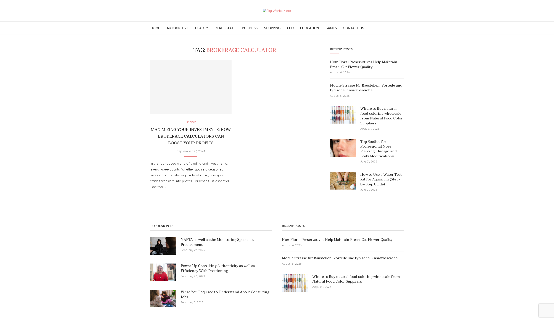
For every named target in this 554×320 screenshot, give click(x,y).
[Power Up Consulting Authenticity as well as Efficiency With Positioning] (163, 272)
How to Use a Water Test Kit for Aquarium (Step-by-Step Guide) (381, 179)
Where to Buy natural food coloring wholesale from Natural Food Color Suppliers (381, 116)
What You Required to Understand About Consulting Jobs (225, 294)
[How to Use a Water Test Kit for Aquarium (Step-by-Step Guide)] (343, 181)
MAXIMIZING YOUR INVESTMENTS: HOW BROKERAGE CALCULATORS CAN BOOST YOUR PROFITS (191, 136)
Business (250, 28)
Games (331, 28)
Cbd (290, 28)
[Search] (401, 28)
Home (155, 28)
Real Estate (224, 28)
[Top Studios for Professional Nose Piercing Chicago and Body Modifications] (343, 148)
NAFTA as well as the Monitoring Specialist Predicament (217, 242)
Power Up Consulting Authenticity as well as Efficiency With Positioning (218, 268)
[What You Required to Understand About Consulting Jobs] (163, 298)
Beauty (201, 28)
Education (309, 28)
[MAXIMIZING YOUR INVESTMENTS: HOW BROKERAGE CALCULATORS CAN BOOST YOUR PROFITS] (191, 87)
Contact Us (353, 28)
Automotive (178, 28)
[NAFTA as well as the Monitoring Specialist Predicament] (163, 246)
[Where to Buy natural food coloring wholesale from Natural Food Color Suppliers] (343, 115)
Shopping (272, 28)
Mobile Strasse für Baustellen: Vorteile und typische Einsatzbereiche (366, 88)
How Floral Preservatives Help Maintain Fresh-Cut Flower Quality (363, 64)
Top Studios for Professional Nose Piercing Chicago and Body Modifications (378, 149)
